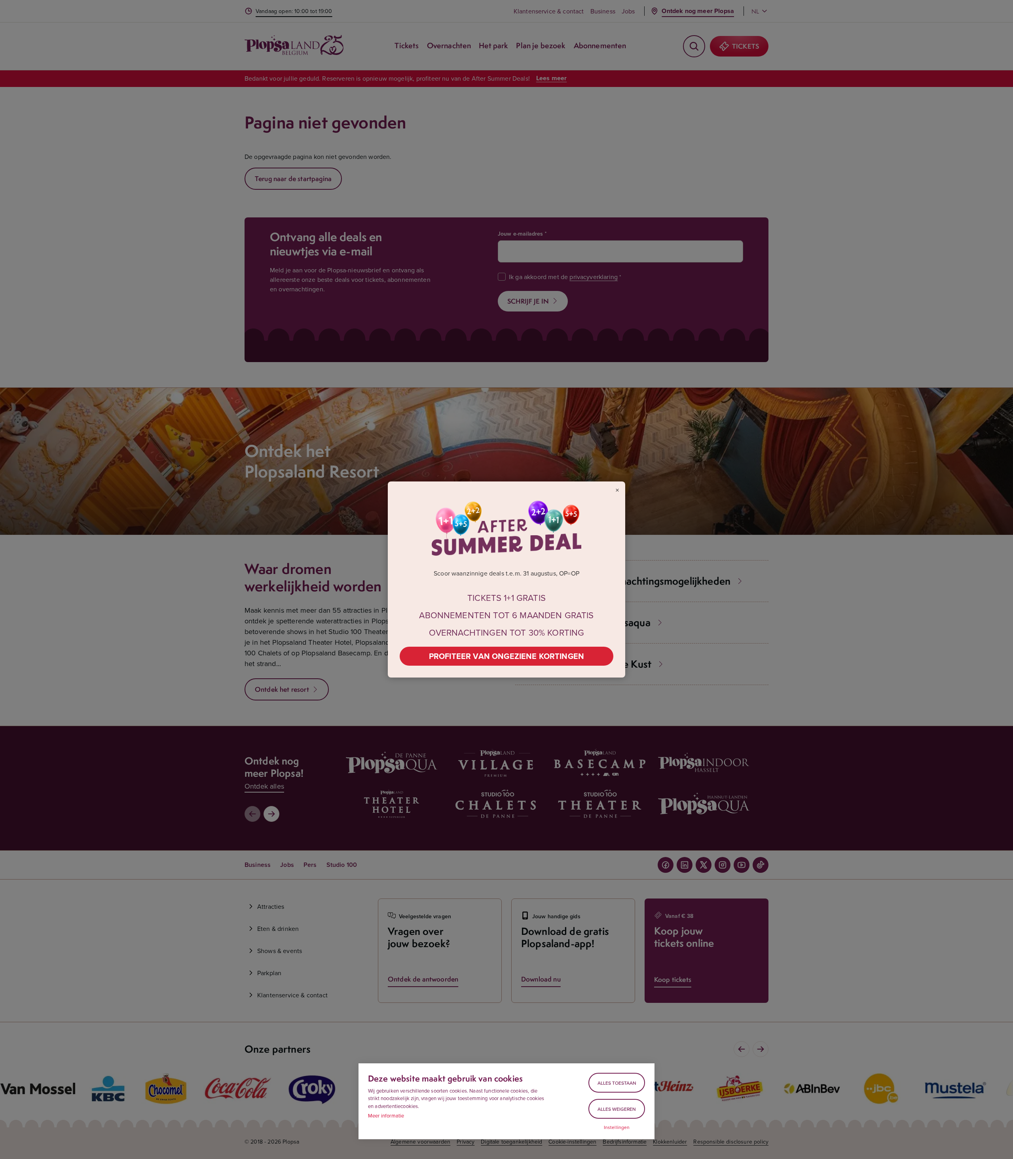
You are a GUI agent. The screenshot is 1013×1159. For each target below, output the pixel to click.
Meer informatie (386, 1115)
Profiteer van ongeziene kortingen (506, 656)
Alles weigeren (617, 1109)
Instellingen (617, 1127)
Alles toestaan (617, 1083)
